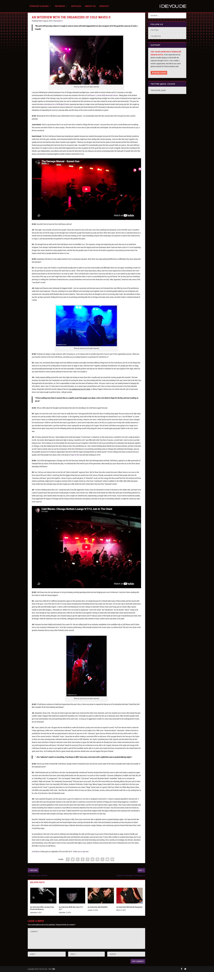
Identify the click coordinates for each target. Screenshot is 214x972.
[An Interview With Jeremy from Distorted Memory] (43, 895)
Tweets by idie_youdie (158, 90)
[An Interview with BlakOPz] (101, 895)
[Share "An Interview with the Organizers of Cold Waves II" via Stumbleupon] (102, 859)
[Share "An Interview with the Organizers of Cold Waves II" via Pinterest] (87, 859)
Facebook (156, 36)
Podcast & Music (39, 6)
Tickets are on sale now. (81, 852)
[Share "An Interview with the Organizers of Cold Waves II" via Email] (107, 859)
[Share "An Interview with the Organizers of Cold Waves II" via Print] (112, 859)
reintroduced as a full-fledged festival (56, 104)
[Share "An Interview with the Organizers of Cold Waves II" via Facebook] (67, 859)
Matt (40, 21)
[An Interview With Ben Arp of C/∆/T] (72, 895)
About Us (90, 6)
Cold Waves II (36, 852)
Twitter (154, 30)
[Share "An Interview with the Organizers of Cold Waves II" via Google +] (77, 859)
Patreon (166, 61)
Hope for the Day (76, 455)
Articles (76, 6)
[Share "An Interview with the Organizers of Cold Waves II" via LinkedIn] (92, 859)
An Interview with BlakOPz (98, 907)
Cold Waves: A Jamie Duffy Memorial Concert (102, 95)
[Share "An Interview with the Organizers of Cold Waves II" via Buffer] (97, 859)
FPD (53, 969)
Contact (104, 6)
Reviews (60, 6)
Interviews (57, 21)
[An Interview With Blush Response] (129, 895)
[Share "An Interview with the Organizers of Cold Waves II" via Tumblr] (82, 859)
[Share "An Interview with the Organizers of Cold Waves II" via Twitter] (72, 859)
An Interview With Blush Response (129, 907)
